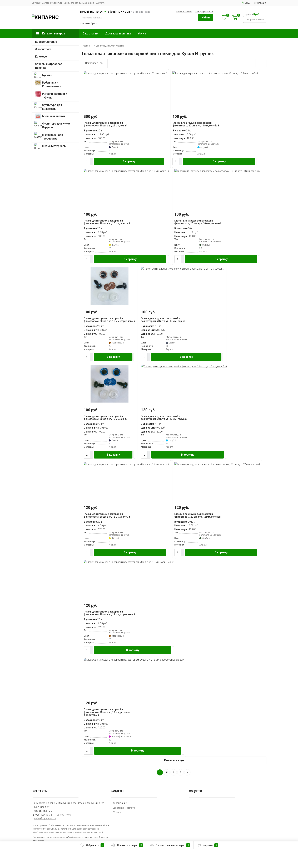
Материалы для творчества (52, 136)
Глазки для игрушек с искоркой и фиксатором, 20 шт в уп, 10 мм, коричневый (109, 319)
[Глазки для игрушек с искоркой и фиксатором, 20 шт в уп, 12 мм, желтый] (126, 464)
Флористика (43, 49)
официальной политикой (59, 829)
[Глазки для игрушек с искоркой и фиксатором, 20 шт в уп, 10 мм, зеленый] (217, 171)
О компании (90, 33)
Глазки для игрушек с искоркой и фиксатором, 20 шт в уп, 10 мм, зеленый (197, 222)
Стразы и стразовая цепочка (48, 65)
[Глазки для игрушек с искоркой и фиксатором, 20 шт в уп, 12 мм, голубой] (184, 366)
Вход (247, 3)
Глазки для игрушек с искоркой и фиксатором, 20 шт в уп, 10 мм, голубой (195, 124)
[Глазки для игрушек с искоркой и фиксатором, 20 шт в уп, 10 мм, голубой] (215, 73)
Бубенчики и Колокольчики (51, 84)
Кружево (41, 56)
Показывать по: (94, 63)
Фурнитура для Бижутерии (52, 106)
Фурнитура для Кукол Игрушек (56, 125)
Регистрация (259, 3)
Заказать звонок (184, 12)
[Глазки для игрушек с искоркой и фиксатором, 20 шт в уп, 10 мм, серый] (182, 268)
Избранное (94, 845)
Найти (206, 17)
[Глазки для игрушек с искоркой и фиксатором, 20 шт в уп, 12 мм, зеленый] (217, 464)
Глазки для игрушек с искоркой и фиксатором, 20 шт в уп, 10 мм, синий (105, 417)
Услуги (142, 33)
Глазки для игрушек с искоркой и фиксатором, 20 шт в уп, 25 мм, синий (105, 124)
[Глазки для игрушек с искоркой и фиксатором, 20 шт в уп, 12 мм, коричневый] (129, 562)
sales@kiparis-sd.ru (204, 12)
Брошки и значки (53, 116)
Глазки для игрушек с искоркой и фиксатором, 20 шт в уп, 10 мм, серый (163, 319)
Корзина (210, 845)
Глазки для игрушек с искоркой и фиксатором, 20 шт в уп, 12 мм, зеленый (197, 515)
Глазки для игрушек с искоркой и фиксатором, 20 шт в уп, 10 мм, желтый (107, 222)
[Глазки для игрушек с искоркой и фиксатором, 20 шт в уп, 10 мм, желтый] (126, 171)
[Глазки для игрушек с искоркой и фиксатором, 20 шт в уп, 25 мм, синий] (125, 73)
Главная (86, 46)
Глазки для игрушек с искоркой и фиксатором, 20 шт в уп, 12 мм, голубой (164, 417)
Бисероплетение (46, 41)
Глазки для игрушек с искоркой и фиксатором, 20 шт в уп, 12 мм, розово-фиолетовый (107, 712)
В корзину (129, 161)
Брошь (94, 23)
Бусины (47, 75)
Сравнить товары (129, 845)
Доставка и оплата (118, 33)
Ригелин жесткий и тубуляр (54, 95)
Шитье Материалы (54, 146)
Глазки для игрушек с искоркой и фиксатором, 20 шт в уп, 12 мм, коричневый (109, 613)
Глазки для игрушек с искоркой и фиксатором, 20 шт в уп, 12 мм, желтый (107, 515)
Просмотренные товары (172, 845)
